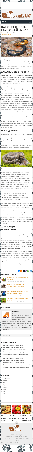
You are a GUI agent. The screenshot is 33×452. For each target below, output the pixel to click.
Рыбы (4, 391)
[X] (24, 271)
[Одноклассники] (21, 271)
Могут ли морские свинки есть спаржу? (13, 360)
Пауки (4, 384)
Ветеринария (20, 32)
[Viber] (26, 271)
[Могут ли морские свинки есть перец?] (16, 409)
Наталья (3, 32)
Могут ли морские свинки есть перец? (13, 347)
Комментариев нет (6, 34)
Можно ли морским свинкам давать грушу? (14, 349)
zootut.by (18, 433)
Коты (4, 382)
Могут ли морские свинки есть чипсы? (13, 362)
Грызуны (5, 380)
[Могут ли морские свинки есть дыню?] (6, 409)
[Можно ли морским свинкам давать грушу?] (26, 409)
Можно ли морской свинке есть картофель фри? (16, 365)
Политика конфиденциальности (16, 437)
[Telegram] (31, 271)
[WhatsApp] (28, 271)
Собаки (5, 394)
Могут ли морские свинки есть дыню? (13, 345)
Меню (4, 21)
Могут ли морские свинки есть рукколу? (14, 352)
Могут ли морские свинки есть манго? (13, 358)
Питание (5, 387)
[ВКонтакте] (19, 271)
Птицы (4, 389)
